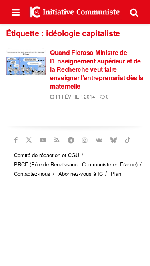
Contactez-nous (32, 173)
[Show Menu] (16, 12)
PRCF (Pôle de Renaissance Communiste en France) (76, 164)
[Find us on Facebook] (16, 140)
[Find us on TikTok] (127, 140)
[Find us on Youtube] (43, 140)
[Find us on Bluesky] (113, 140)
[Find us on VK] (99, 140)
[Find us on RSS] (57, 140)
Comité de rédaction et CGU (46, 155)
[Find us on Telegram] (71, 140)
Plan (116, 173)
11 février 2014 (74, 96)
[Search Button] (134, 12)
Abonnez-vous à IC (80, 173)
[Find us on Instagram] (85, 140)
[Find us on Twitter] (29, 140)
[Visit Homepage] (75, 11)
